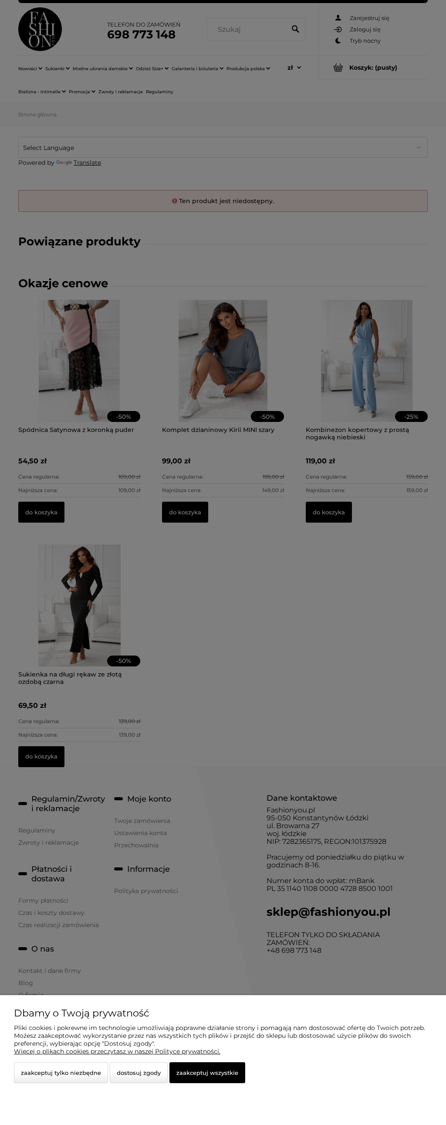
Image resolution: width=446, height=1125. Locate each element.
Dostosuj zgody (139, 1072)
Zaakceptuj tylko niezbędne (61, 1072)
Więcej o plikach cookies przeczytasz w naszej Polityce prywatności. (117, 1051)
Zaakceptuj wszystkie (207, 1072)
